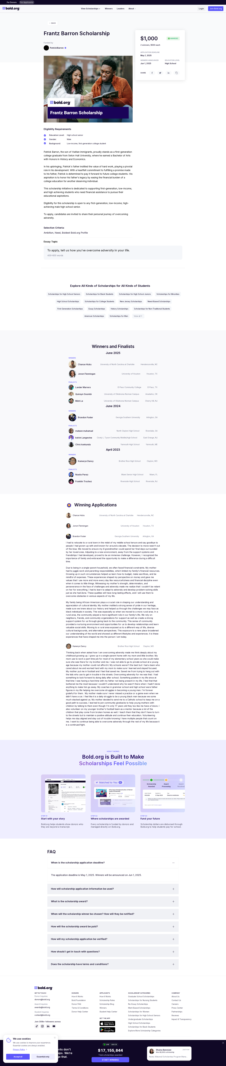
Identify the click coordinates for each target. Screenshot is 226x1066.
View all (137, 316)
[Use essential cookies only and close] (55, 1038)
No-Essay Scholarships (138, 1004)
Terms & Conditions (80, 1008)
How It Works (77, 996)
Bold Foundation (79, 1000)
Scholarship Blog (107, 1004)
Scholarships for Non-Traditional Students (152, 309)
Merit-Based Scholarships (139, 1008)
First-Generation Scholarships (70, 309)
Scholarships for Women (138, 1012)
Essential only (43, 1057)
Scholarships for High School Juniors (135, 294)
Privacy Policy (19, 1049)
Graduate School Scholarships (141, 996)
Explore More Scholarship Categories (144, 1030)
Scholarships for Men (119, 316)
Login (201, 8)
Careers (175, 1004)
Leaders (120, 8)
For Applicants (26, 2)
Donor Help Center (80, 1012)
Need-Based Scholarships (159, 301)
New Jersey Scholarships (131, 301)
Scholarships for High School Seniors (64, 294)
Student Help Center (108, 1012)
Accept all (18, 1057)
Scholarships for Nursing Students (142, 1000)
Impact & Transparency (181, 1019)
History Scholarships (119, 309)
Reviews (175, 1015)
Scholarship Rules (107, 1000)
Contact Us (176, 1000)
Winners (109, 8)
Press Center (177, 1008)
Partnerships (177, 1012)
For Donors (12, 2)
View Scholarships (89, 8)
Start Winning (110, 1060)
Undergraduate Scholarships (140, 1019)
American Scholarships (94, 316)
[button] (113, 863)
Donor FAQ (76, 1004)
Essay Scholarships (97, 309)
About (131, 8)
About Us (175, 996)
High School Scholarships (68, 301)
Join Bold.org (216, 8)
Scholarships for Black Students (99, 294)
